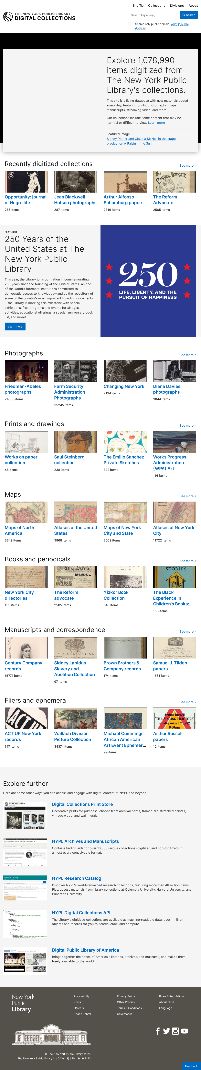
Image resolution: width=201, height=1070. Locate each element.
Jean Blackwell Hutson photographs (75, 199)
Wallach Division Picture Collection (72, 736)
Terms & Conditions (129, 1008)
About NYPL (167, 1002)
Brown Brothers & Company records (122, 665)
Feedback (191, 1066)
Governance (124, 1014)
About (193, 5)
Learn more (156, 123)
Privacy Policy (126, 996)
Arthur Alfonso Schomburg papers (123, 199)
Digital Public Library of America (85, 950)
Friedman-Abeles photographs (23, 389)
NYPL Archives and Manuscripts (85, 841)
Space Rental (82, 1014)
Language (165, 1008)
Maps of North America (19, 530)
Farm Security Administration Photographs (69, 392)
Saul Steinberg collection (69, 459)
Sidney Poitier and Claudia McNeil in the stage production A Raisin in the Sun (141, 141)
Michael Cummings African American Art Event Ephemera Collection (124, 742)
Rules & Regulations (171, 996)
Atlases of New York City (174, 530)
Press (77, 1002)
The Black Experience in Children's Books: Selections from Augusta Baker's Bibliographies (171, 607)
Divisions (177, 5)
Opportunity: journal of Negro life (26, 199)
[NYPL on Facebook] (158, 1031)
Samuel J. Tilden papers (170, 665)
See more (187, 165)
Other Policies (126, 1002)
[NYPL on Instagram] (176, 1031)
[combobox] (154, 15)
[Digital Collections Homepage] (39, 17)
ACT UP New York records (23, 736)
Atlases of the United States (75, 530)
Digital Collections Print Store (82, 804)
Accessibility (82, 996)
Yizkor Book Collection (116, 595)
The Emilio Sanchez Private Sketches (124, 459)
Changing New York (124, 386)
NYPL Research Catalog (76, 878)
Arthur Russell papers (168, 736)
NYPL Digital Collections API (81, 912)
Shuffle (138, 5)
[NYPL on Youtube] (184, 1031)
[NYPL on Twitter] (167, 1031)
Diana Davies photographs (166, 389)
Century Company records (23, 665)
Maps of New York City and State (122, 530)
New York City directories (19, 595)
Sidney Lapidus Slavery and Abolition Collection (74, 668)
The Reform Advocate (165, 199)
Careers (79, 1008)
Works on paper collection (21, 459)
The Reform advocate (66, 595)
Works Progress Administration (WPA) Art (169, 462)
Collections (156, 5)
